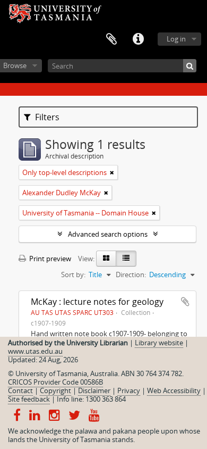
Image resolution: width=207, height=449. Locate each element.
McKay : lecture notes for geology (97, 301)
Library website (159, 342)
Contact (20, 390)
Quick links (138, 39)
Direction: (131, 274)
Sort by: (73, 274)
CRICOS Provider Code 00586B (55, 382)
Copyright (55, 390)
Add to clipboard (185, 301)
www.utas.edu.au (35, 351)
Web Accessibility (174, 390)
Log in (176, 39)
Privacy (128, 390)
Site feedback (29, 399)
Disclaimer (94, 390)
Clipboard (111, 39)
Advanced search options (108, 234)
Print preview (49, 258)
